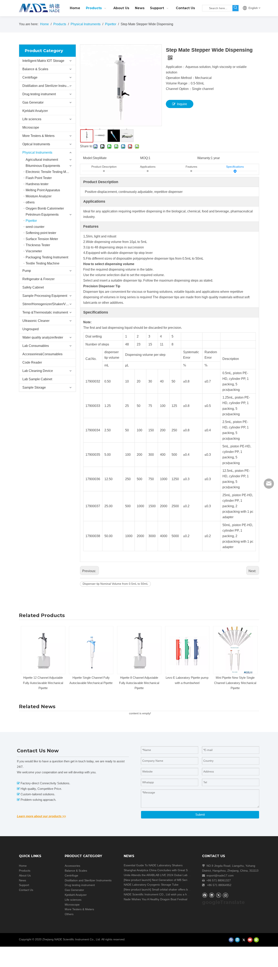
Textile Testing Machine (42, 263)
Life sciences (31, 119)
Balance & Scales (35, 69)
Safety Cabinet (33, 287)
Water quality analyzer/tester (42, 337)
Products (24, 870)
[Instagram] (225, 895)
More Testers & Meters (38, 136)
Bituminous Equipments (43, 165)
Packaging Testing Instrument (47, 257)
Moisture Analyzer (38, 196)
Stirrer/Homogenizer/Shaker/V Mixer (48, 304)
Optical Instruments (36, 144)
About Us (25, 875)
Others (69, 914)
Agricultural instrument (42, 159)
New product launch (137, 880)
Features (191, 166)
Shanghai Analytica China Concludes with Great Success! (160, 870)
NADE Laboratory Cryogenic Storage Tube (151, 884)
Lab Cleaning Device (37, 371)
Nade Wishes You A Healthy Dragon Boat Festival (155, 899)
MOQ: (144, 158)
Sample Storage (34, 387)
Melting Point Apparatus (43, 190)
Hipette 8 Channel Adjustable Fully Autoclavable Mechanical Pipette (139, 683)
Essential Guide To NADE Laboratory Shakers (153, 865)
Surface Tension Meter (42, 239)
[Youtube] (250, 939)
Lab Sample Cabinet (37, 379)
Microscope (30, 127)
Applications (147, 166)
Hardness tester (37, 184)
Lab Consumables (35, 345)
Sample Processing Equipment (44, 295)
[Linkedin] (211, 895)
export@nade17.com (220, 875)
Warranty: (204, 158)
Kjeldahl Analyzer (35, 111)
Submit (200, 814)
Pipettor (31, 220)
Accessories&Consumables (42, 354)
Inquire (182, 104)
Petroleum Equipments (42, 214)
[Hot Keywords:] (235, 8)
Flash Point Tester (39, 178)
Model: (88, 158)
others (30, 202)
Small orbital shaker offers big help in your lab (181, 889)
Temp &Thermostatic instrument (45, 312)
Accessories (72, 865)
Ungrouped (30, 329)
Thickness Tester (38, 245)
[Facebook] (204, 895)
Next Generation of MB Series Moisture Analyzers (184, 880)
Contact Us (26, 890)
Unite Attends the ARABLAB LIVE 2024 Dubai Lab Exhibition (162, 875)
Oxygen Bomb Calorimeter (45, 208)
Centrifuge (29, 77)
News (22, 880)
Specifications (235, 166)
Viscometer (34, 251)
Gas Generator (33, 102)
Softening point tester (41, 233)
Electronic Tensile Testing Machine (51, 172)
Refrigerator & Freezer (38, 279)
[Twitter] (218, 895)
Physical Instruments (37, 152)
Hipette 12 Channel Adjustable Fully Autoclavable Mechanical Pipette (43, 683)
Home (23, 865)
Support (24, 885)
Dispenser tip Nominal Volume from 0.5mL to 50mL (115, 583)
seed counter (35, 226)
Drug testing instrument (39, 94)
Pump (26, 270)
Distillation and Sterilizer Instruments (48, 85)
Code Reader (32, 362)
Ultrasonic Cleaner (35, 320)
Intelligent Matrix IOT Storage (43, 60)
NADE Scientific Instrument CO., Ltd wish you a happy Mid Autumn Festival (172, 894)
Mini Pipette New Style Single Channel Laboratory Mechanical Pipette (235, 683)
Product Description (104, 166)
